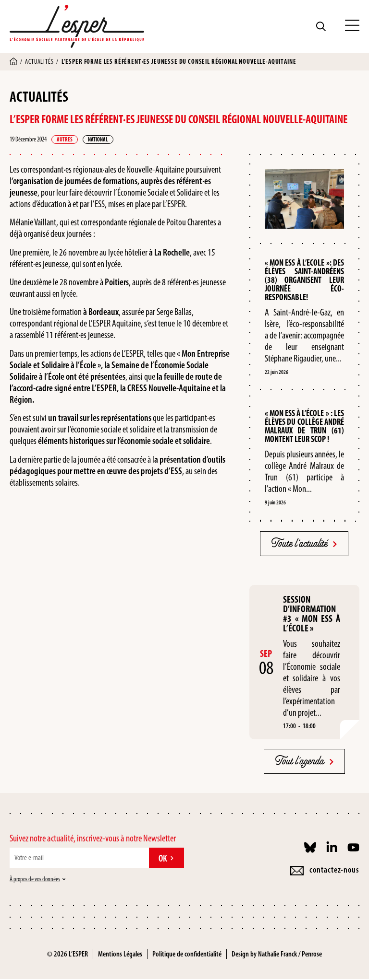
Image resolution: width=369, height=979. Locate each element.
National (98, 139)
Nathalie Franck (277, 953)
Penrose (312, 953)
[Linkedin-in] (332, 847)
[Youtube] (353, 847)
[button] (352, 26)
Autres (65, 139)
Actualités (39, 62)
